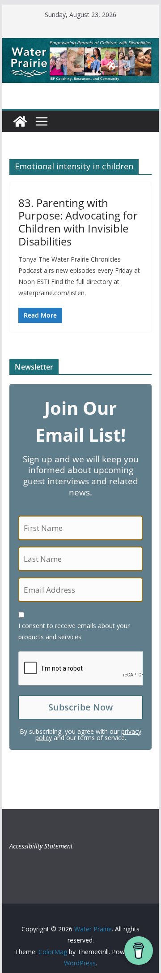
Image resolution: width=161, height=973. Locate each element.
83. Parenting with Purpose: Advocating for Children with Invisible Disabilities (78, 222)
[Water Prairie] (80, 44)
